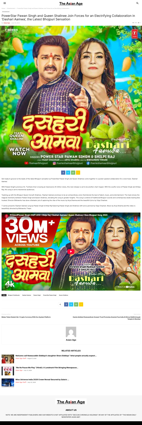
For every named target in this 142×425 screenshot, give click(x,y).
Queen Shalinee (63, 295)
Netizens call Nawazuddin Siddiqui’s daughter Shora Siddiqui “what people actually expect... (56, 356)
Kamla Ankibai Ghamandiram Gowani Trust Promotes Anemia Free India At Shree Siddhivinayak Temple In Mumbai (106, 318)
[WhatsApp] (73, 173)
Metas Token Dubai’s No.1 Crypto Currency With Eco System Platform (26, 317)
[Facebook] (63, 173)
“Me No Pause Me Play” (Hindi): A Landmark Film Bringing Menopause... (47, 368)
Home (3, 8)
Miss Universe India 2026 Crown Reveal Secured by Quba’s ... (42, 380)
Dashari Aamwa (26, 295)
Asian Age (7, 23)
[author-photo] (71, 337)
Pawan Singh (37, 295)
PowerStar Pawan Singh (49, 295)
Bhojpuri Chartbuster (14, 295)
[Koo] (78, 173)
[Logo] (71, 404)
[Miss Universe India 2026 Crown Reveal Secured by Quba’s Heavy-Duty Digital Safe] (8, 383)
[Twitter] (68, 173)
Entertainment (11, 8)
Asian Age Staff (21, 358)
